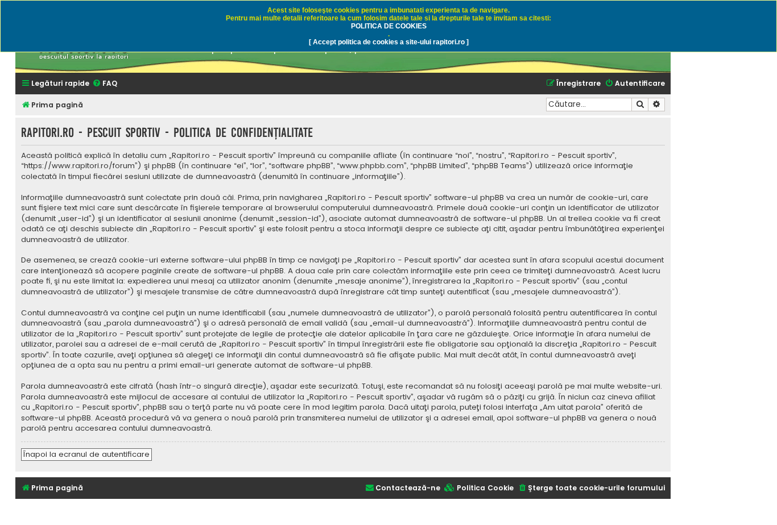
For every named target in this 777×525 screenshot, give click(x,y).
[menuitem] (104, 83)
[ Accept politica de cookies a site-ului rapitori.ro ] (389, 42)
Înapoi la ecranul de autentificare (86, 454)
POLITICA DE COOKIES (389, 26)
